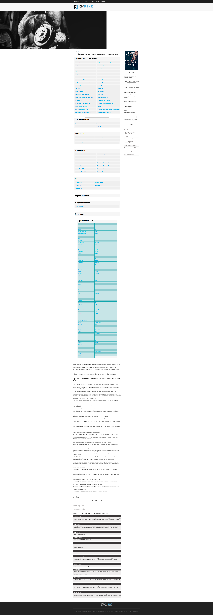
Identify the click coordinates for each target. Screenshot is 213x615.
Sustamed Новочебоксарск (130, 145)
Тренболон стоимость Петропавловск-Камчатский (86, 51)
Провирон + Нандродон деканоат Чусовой (129, 129)
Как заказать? (76, 1)
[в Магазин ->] (131, 51)
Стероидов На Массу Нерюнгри (79, 510)
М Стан (126, 136)
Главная (74, 51)
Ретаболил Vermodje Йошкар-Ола (129, 142)
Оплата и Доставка (85, 1)
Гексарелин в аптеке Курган (129, 138)
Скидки (92, 1)
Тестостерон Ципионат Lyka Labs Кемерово (131, 148)
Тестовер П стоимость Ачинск (79, 509)
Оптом (97, 1)
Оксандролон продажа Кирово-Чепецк (130, 133)
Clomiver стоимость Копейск (129, 154)
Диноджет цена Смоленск (78, 506)
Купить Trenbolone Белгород (78, 508)
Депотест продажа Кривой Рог (130, 151)
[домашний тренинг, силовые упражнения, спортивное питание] (84, 5)
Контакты (103, 1)
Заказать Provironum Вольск (78, 505)
